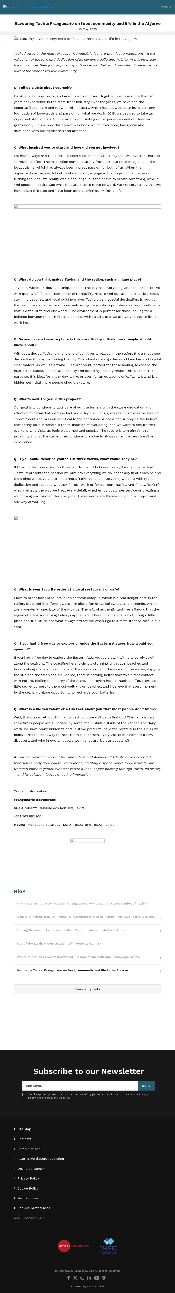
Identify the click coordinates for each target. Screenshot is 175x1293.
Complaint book (30, 1149)
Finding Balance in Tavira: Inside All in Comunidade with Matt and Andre (71, 930)
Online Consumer (31, 1169)
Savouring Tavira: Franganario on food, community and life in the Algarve (72, 970)
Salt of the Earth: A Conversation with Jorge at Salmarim (60, 943)
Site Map (24, 1129)
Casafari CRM (95, 1286)
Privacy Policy (28, 1178)
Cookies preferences (34, 1208)
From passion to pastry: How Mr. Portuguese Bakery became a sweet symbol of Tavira (81, 903)
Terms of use (28, 1198)
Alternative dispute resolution (41, 1159)
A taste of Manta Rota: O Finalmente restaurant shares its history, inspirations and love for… (86, 916)
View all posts (87, 989)
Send (146, 1086)
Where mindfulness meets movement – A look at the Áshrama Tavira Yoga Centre (78, 957)
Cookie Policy (28, 1188)
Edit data (25, 1139)
